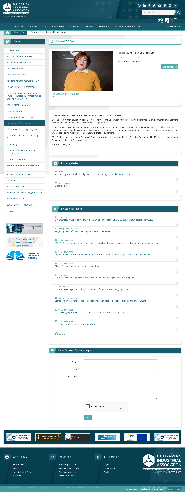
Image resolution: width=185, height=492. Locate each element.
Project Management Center (20, 104)
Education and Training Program (22, 129)
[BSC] (18, 437)
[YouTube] (159, 6)
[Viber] (139, 6)
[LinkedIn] (144, 6)
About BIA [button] (18, 26)
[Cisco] (107, 437)
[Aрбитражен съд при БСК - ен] (48, 437)
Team (33, 32)
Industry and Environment (54, 32)
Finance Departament (17, 74)
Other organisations (67, 472)
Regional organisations (69, 468)
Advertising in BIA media (23, 472)
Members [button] (104, 26)
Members (65, 457)
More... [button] (61, 333)
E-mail (75, 369)
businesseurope (168, 472)
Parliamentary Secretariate (19, 62)
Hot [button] (45, 26)
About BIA (20, 457)
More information (156, 489)
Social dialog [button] (58, 26)
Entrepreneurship (14, 111)
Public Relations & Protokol (19, 56)
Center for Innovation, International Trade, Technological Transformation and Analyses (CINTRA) (24, 96)
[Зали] (165, 6)
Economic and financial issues (20, 117)
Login (106, 464)
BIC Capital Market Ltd (17, 186)
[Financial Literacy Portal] (24, 256)
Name (75, 361)
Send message (170, 66)
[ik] (77, 437)
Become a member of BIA (127, 26)
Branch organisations (68, 464)
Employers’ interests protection (21, 86)
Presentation (19, 464)
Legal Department (15, 68)
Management (13, 50)
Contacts (17, 476)
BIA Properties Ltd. (15, 198)
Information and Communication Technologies (22, 152)
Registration (109, 468)
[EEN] (137, 437)
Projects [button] (89, 26)
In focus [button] (33, 26)
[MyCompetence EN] (24, 242)
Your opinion (72, 376)
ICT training (12, 144)
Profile (107, 472)
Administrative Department (19, 174)
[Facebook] (149, 6)
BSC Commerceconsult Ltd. (19, 204)
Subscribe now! (173, 26)
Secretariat (12, 180)
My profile (111, 457)
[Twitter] (154, 6)
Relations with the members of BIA (23, 80)
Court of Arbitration (16, 159)
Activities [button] (74, 26)
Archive (10, 210)
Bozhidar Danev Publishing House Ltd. (24, 192)
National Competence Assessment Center (23, 167)
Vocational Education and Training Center (22, 137)
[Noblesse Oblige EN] (24, 228)
